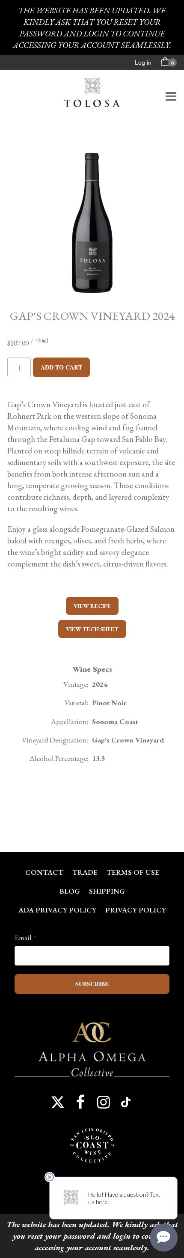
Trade (85, 872)
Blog (69, 891)
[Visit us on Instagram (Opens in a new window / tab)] (103, 1102)
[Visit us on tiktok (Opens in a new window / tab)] (126, 1102)
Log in (143, 62)
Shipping (107, 891)
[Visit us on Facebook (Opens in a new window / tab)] (80, 1102)
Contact (44, 872)
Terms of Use (133, 872)
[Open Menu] (171, 96)
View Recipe (92, 606)
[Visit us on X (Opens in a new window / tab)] (57, 1102)
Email (23, 937)
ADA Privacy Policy (57, 910)
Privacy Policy (135, 910)
